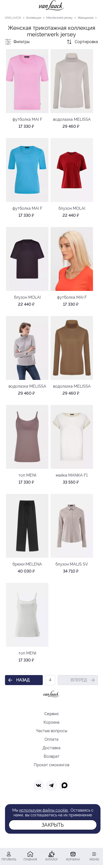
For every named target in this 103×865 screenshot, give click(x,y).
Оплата (51, 739)
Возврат (52, 756)
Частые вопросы (51, 730)
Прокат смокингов (51, 765)
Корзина (52, 722)
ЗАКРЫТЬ (53, 825)
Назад (23, 680)
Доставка (51, 747)
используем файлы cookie (44, 810)
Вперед (79, 680)
